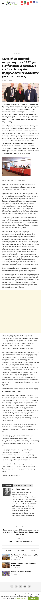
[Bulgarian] (28, 2)
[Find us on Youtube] (24, 586)
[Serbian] (25, 4)
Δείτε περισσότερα (20, 598)
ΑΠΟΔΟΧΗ (33, 598)
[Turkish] (28, 4)
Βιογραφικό (8, 485)
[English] (34, 2)
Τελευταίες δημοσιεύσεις (24, 485)
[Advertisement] (20, 28)
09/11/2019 (8, 80)
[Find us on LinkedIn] (20, 586)
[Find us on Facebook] (11, 586)
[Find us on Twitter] (16, 586)
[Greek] (37, 2)
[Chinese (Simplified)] (31, 2)
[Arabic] (25, 2)
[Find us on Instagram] (29, 586)
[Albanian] (22, 2)
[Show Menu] (3, 3)
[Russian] (22, 4)
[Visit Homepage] (12, 3)
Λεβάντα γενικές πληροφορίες (21, 571)
